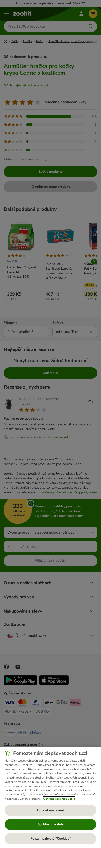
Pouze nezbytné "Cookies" (50, 838)
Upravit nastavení (50, 810)
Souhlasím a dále (50, 824)
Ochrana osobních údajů (59, 799)
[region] (50, 797)
